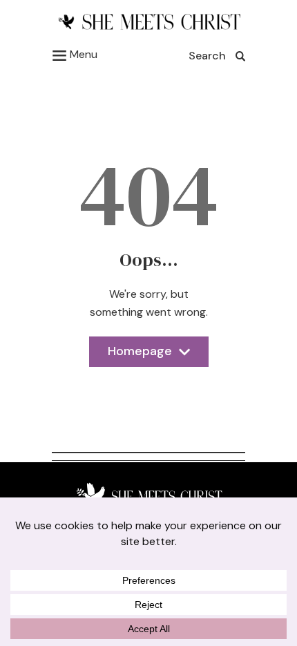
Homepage (140, 355)
